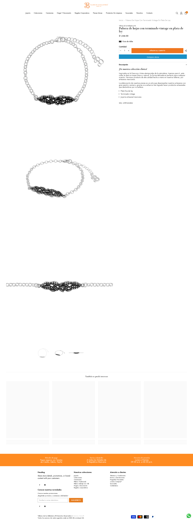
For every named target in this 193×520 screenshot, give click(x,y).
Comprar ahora (153, 57)
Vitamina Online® (78, 516)
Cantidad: (123, 47)
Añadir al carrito (157, 51)
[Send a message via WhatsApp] (189, 516)
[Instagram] (45, 485)
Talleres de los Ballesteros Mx (127, 26)
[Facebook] (40, 485)
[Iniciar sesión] (181, 13)
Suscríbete (76, 500)
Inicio (121, 20)
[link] (27, 441)
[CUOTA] (185, 50)
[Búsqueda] (177, 13)
